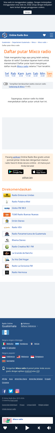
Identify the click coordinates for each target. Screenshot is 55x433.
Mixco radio (22, 66)
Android (28, 371)
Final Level (14, 400)
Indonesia (11, 356)
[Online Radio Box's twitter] (11, 391)
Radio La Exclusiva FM (22, 266)
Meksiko (10, 343)
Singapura (39, 356)
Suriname (10, 361)
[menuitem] (7, 74)
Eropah (48, 379)
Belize (36, 343)
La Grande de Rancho (22, 253)
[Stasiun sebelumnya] (16, 428)
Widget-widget (43, 405)
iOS (37, 371)
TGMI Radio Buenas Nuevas (25, 214)
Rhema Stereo (19, 240)
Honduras (24, 343)
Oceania (5, 382)
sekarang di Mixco (17, 86)
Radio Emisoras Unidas (23, 195)
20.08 (21, 74)
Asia (11, 379)
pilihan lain (27, 177)
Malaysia (25, 356)
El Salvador (11, 348)
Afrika (4, 379)
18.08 (7, 74)
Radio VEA (17, 227)
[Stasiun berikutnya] (39, 428)
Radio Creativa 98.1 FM (23, 246)
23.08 (42, 74)
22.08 (35, 74)
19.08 (13, 74)
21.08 (28, 74)
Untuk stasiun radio (9, 409)
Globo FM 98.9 (19, 208)
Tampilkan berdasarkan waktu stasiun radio (27, 84)
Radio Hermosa (19, 272)
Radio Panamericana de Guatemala (29, 233)
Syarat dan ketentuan (9, 405)
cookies (30, 2)
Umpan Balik (31, 405)
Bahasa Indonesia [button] (28, 326)
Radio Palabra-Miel (21, 201)
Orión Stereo (18, 221)
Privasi (22, 405)
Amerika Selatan (36, 379)
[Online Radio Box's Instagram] (17, 391)
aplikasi (16, 157)
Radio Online (9, 325)
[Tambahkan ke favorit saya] (5, 428)
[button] (27, 428)
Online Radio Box (18, 35)
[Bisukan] (49, 428)
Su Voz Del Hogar (20, 259)
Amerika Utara (21, 379)
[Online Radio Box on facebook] (4, 391)
